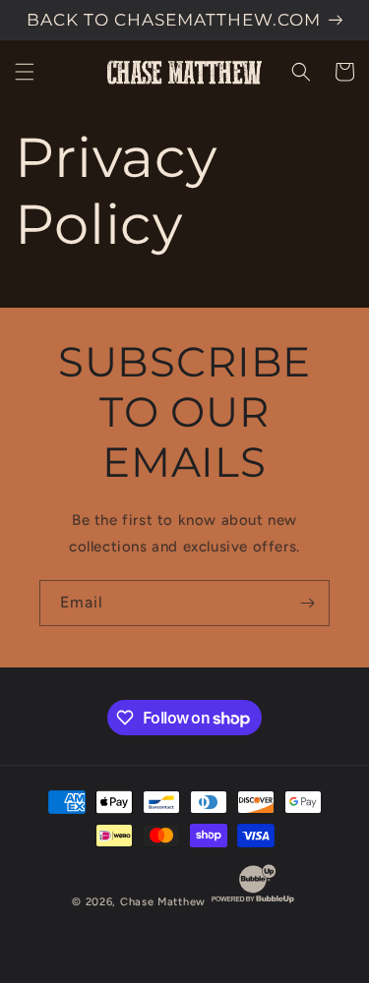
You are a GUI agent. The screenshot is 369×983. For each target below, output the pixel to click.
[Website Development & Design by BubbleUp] (253, 902)
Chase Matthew (163, 902)
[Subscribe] (307, 603)
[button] (24, 71)
